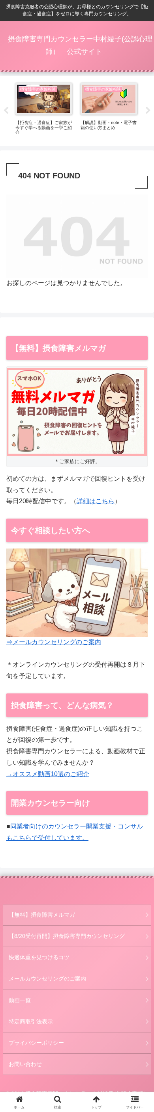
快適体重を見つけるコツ (39, 957)
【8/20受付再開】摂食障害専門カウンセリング (67, 936)
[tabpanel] (43, 110)
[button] (138, 990)
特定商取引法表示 (31, 1021)
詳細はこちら (96, 501)
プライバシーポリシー (36, 1043)
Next (148, 111)
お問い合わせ (25, 1064)
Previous (6, 111)
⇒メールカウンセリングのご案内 (53, 642)
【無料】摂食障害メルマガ (42, 915)
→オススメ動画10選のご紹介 (47, 774)
